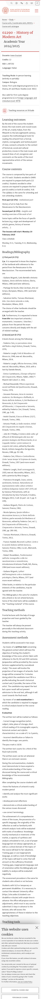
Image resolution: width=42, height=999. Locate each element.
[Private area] (27, 3)
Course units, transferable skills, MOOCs (17, 23)
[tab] (37, 3)
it (37, 3)
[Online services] (22, 3)
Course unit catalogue (10, 26)
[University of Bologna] (16, 10)
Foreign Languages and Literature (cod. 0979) (19, 99)
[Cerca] (11, 3)
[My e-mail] (31, 3)
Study (11, 19)
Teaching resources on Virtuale (21, 110)
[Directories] (16, 3)
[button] (35, 11)
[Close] (37, 927)
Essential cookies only (20, 990)
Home (4, 19)
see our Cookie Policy (25, 982)
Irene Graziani (16, 55)
